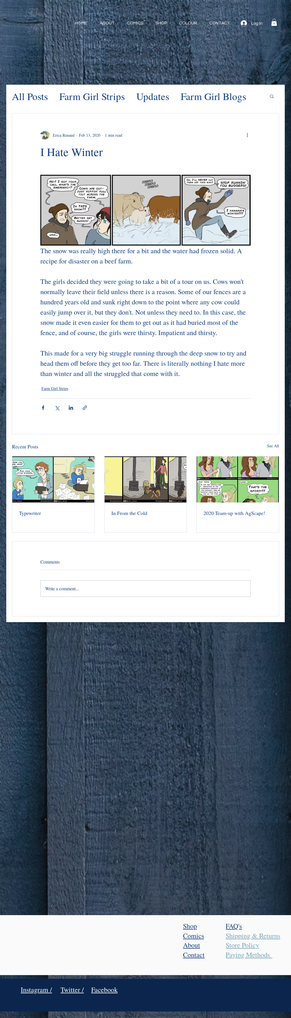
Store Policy (242, 945)
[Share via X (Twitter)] (57, 407)
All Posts (30, 96)
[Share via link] (85, 407)
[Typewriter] (53, 479)
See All (273, 445)
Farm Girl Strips (92, 96)
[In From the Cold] (146, 479)
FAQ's (234, 925)
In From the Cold (129, 513)
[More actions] (247, 135)
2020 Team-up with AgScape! (234, 513)
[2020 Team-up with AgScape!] (238, 479)
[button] (274, 22)
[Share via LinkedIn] (71, 407)
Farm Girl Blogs (213, 96)
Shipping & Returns (253, 935)
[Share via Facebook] (43, 407)
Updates (152, 96)
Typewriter (30, 513)
